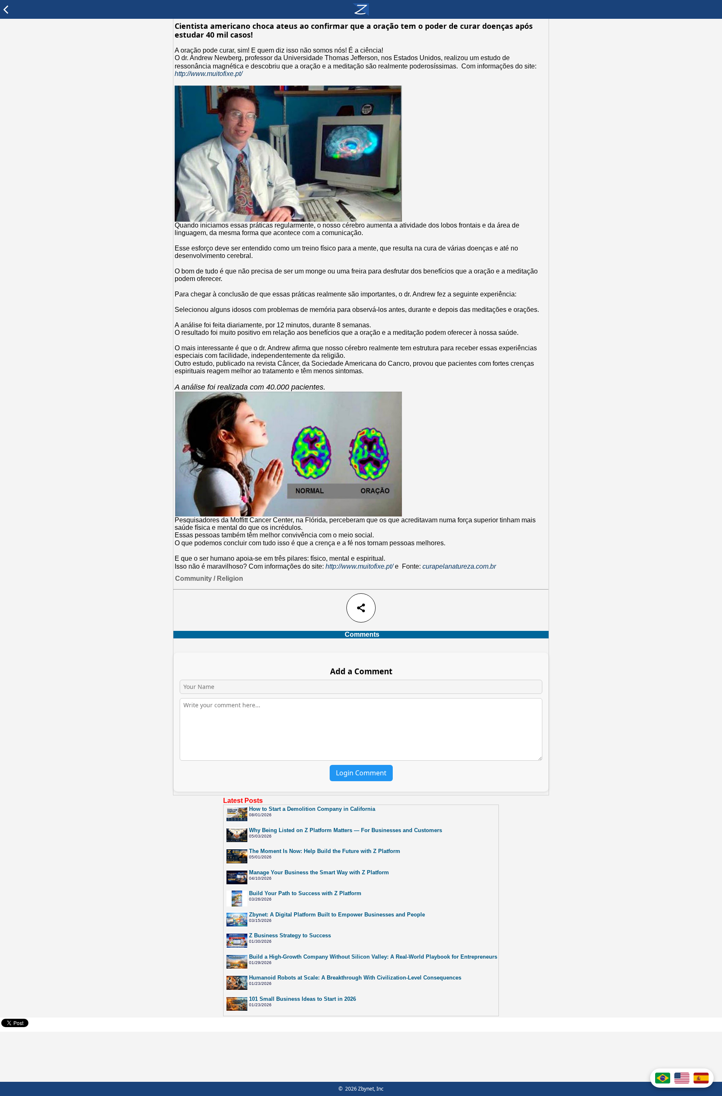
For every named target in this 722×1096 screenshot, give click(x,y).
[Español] (701, 1078)
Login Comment (361, 772)
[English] (681, 1078)
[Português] (662, 1078)
